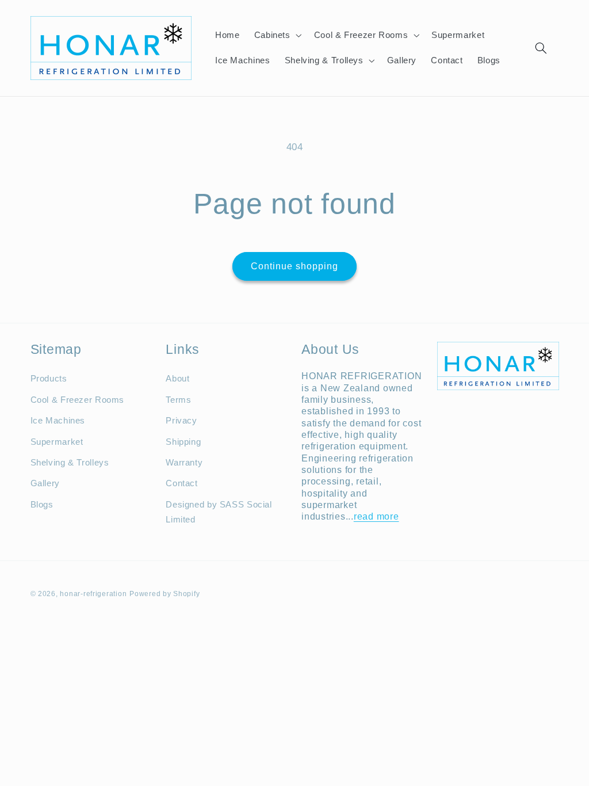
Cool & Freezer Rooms (77, 400)
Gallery (45, 483)
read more (376, 516)
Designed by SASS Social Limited (219, 512)
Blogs (41, 504)
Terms (178, 400)
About (177, 378)
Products (48, 378)
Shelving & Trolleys (69, 462)
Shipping (183, 442)
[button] (277, 35)
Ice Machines (58, 420)
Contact (181, 483)
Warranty (184, 462)
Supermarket (56, 442)
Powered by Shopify (164, 593)
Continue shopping (295, 266)
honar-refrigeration (93, 593)
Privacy (181, 420)
